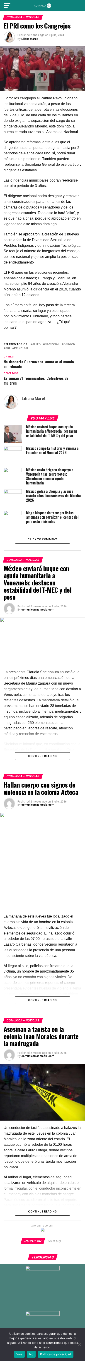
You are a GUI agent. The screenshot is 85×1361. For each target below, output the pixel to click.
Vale (19, 1354)
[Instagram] (47, 1302)
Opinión (69, 344)
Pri (7, 348)
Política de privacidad (55, 1354)
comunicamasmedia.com (37, 609)
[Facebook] (27, 1302)
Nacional (52, 344)
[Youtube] (57, 1302)
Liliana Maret (29, 39)
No (31, 1354)
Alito (36, 344)
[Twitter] (37, 1302)
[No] (79, 1344)
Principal (21, 348)
